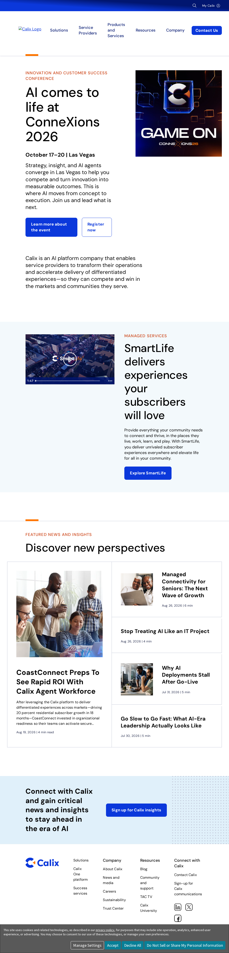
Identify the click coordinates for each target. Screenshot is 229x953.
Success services (80, 891)
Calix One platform (80, 874)
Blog (144, 869)
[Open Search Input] (194, 5)
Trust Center (113, 908)
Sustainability (114, 900)
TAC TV (146, 896)
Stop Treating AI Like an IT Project (165, 631)
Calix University (148, 908)
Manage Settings (87, 945)
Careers (109, 891)
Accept (113, 945)
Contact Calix (185, 874)
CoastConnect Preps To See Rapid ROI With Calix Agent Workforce (58, 682)
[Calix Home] (44, 30)
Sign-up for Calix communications (188, 888)
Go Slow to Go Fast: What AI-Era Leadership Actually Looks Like (163, 722)
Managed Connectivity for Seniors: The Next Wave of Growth (185, 585)
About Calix (112, 869)
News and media (111, 880)
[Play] (70, 359)
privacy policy (105, 930)
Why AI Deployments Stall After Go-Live (186, 674)
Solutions (81, 860)
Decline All (132, 945)
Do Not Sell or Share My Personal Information (185, 945)
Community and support (149, 883)
